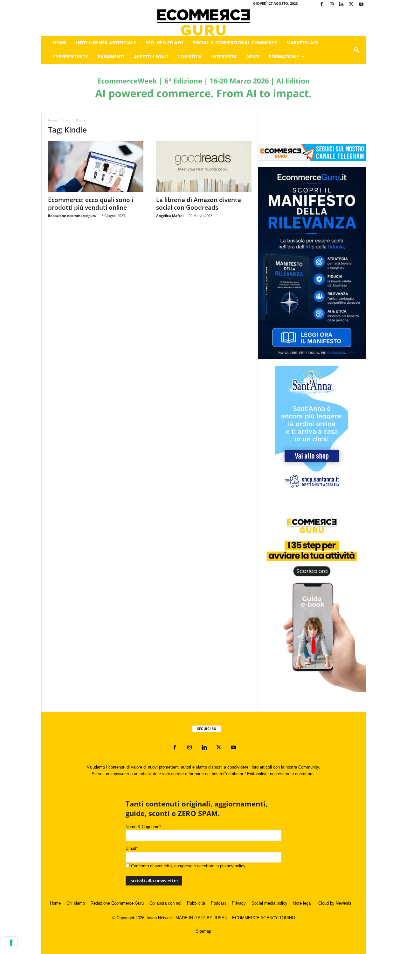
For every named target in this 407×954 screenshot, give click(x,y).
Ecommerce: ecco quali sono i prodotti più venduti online (90, 204)
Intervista (224, 57)
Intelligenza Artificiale (106, 43)
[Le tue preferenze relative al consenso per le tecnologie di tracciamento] (11, 943)
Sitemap (203, 931)
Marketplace (302, 43)
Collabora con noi (165, 903)
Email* (132, 848)
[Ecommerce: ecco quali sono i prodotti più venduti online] (95, 166)
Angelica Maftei (169, 215)
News (252, 57)
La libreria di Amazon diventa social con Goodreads (198, 204)
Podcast (218, 903)
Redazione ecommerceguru (72, 215)
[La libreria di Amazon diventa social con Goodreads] (204, 166)
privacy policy (232, 866)
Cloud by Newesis (334, 903)
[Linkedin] (341, 4)
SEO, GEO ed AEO (164, 43)
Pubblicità (196, 903)
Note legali (303, 903)
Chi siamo (75, 903)
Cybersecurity (70, 57)
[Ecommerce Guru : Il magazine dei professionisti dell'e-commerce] (203, 22)
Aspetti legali (151, 57)
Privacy (239, 903)
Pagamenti (111, 57)
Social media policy (269, 903)
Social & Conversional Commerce (235, 43)
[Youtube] (361, 4)
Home (59, 43)
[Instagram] (331, 4)
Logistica (190, 57)
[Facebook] (322, 4)
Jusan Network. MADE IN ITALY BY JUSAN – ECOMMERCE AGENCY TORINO (220, 917)
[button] (356, 50)
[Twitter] (351, 4)
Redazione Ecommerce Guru (117, 903)
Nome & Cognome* (143, 826)
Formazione (284, 57)
